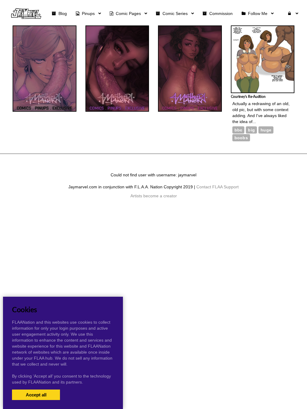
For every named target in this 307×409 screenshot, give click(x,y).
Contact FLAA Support (217, 186)
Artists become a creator (153, 195)
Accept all (36, 394)
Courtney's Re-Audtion (248, 97)
